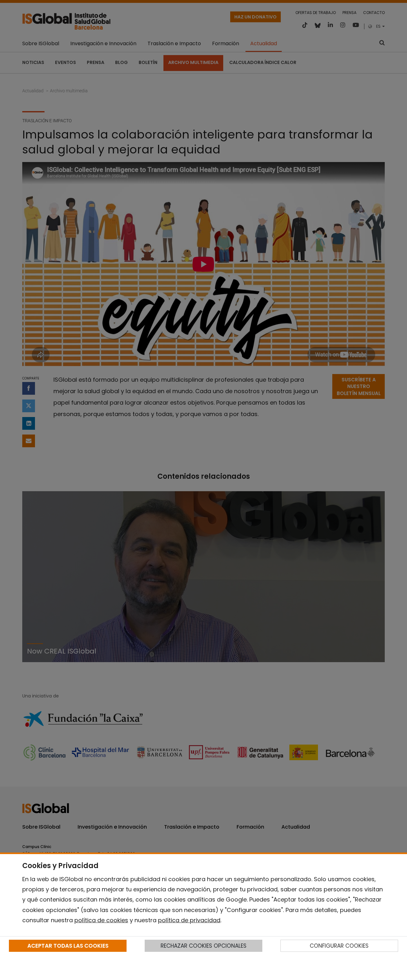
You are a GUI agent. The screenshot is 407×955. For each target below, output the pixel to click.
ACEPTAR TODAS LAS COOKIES (67, 946)
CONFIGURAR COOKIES (339, 946)
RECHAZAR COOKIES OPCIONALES (203, 946)
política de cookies (101, 920)
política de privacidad (189, 920)
